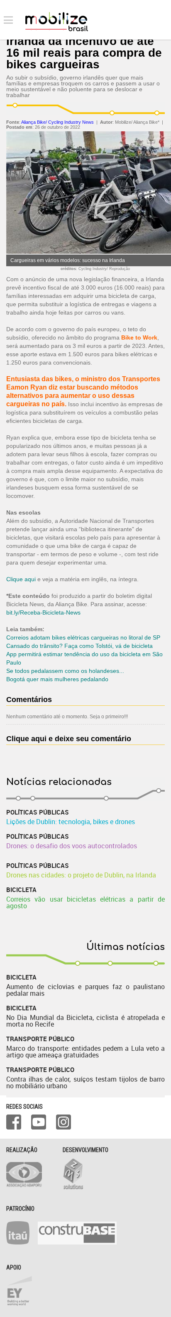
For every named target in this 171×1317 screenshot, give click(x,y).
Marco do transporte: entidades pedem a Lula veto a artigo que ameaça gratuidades (85, 1052)
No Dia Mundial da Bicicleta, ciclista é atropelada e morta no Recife (85, 1021)
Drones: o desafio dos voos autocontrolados (71, 845)
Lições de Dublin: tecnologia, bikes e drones (70, 821)
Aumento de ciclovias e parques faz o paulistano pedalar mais (85, 990)
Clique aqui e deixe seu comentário (68, 739)
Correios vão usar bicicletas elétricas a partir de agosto (85, 902)
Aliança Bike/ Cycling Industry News (57, 122)
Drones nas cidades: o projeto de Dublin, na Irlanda (81, 875)
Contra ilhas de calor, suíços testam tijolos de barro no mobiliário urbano (85, 1082)
